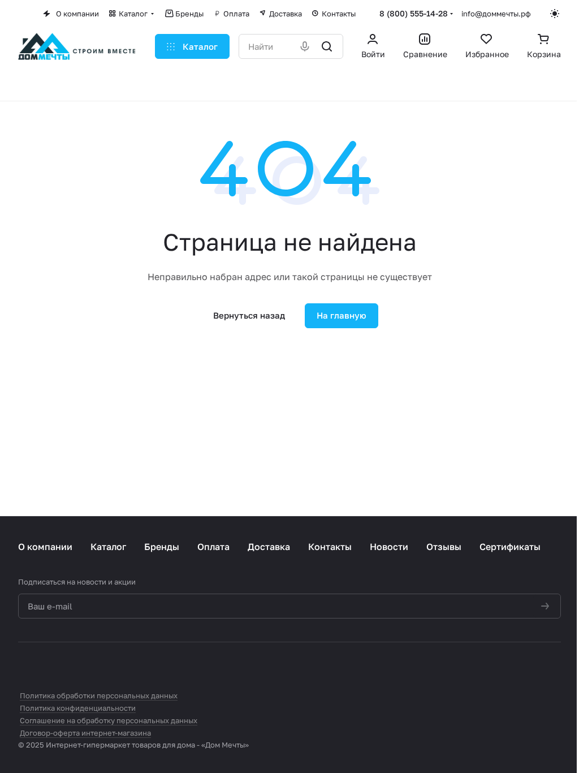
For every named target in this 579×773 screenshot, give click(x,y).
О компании (45, 546)
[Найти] (327, 46)
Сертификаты (510, 546)
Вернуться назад (249, 315)
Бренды (161, 546)
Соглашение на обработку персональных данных (108, 720)
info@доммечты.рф (496, 13)
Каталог (108, 546)
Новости (389, 546)
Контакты (330, 546)
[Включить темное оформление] (555, 13)
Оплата (213, 546)
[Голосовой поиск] (305, 46)
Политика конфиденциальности (78, 707)
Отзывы (443, 546)
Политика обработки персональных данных (99, 695)
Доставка (269, 546)
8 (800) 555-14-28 (413, 13)
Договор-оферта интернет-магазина (85, 732)
